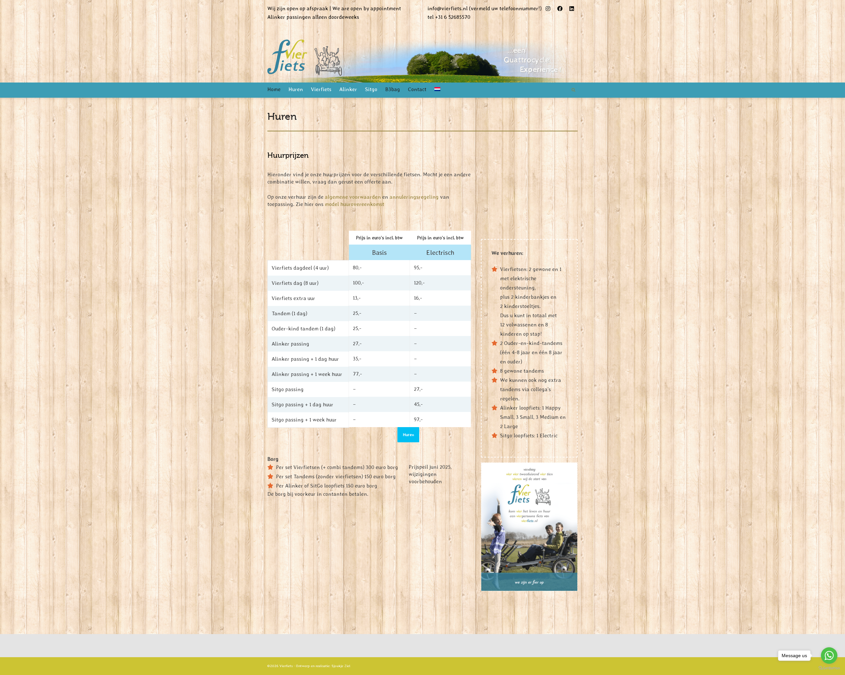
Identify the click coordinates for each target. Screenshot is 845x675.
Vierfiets (321, 89)
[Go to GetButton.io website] (829, 668)
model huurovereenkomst (354, 204)
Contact (417, 89)
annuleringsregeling (414, 197)
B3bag (392, 89)
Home (274, 89)
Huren (295, 89)
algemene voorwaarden (353, 197)
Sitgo (371, 89)
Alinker (348, 89)
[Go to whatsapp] (829, 655)
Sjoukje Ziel (340, 666)
